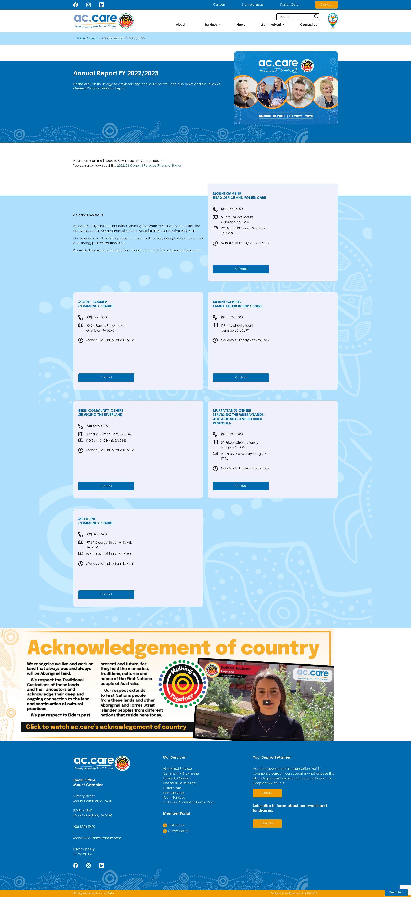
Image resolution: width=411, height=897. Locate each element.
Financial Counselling (179, 783)
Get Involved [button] (271, 24)
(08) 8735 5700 (97, 534)
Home (80, 38)
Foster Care (289, 4)
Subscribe (267, 823)
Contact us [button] (308, 24)
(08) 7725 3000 (97, 317)
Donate (326, 4)
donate (267, 793)
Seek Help (396, 892)
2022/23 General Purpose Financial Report (150, 165)
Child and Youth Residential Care (188, 802)
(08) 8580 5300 (97, 425)
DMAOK (312, 893)
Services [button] (211, 24)
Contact (241, 269)
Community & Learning (181, 773)
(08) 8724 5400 (232, 209)
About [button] (180, 24)
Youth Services (174, 797)
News (240, 24)
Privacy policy (84, 849)
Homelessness (253, 4)
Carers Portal (177, 831)
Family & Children (176, 778)
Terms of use (82, 854)
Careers (219, 4)
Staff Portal (176, 825)
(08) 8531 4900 (232, 434)
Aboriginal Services (177, 768)
